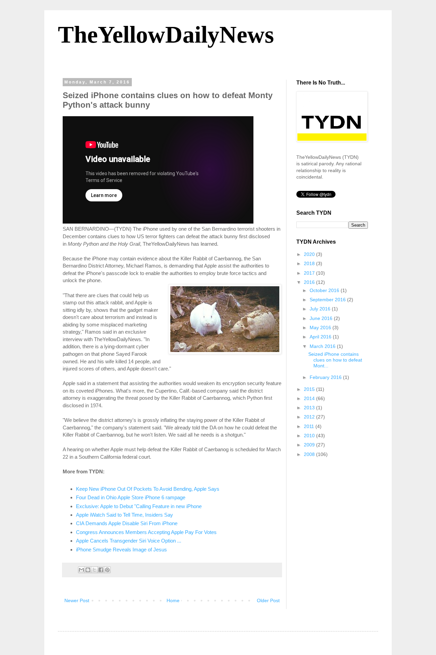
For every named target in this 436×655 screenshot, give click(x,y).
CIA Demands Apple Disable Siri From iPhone (126, 523)
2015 (310, 389)
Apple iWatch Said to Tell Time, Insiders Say (124, 515)
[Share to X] (94, 569)
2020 (310, 254)
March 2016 (323, 346)
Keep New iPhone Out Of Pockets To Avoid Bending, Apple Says (147, 489)
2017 (310, 273)
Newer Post (76, 600)
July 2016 (321, 308)
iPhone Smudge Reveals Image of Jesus (121, 549)
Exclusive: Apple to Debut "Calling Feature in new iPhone (139, 506)
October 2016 (325, 290)
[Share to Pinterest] (107, 569)
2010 (310, 435)
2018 (310, 263)
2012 (310, 417)
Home (173, 600)
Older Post (268, 600)
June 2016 (322, 318)
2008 (310, 454)
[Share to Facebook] (100, 569)
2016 (310, 282)
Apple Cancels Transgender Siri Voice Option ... (128, 541)
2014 (310, 398)
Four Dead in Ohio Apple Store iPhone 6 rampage (130, 497)
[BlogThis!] (87, 569)
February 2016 (326, 377)
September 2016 (328, 299)
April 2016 (321, 336)
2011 (309, 426)
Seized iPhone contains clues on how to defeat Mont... (335, 359)
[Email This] (81, 569)
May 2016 (321, 327)
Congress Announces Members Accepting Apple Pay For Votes (146, 532)
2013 (310, 407)
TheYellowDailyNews (166, 34)
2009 (310, 444)
